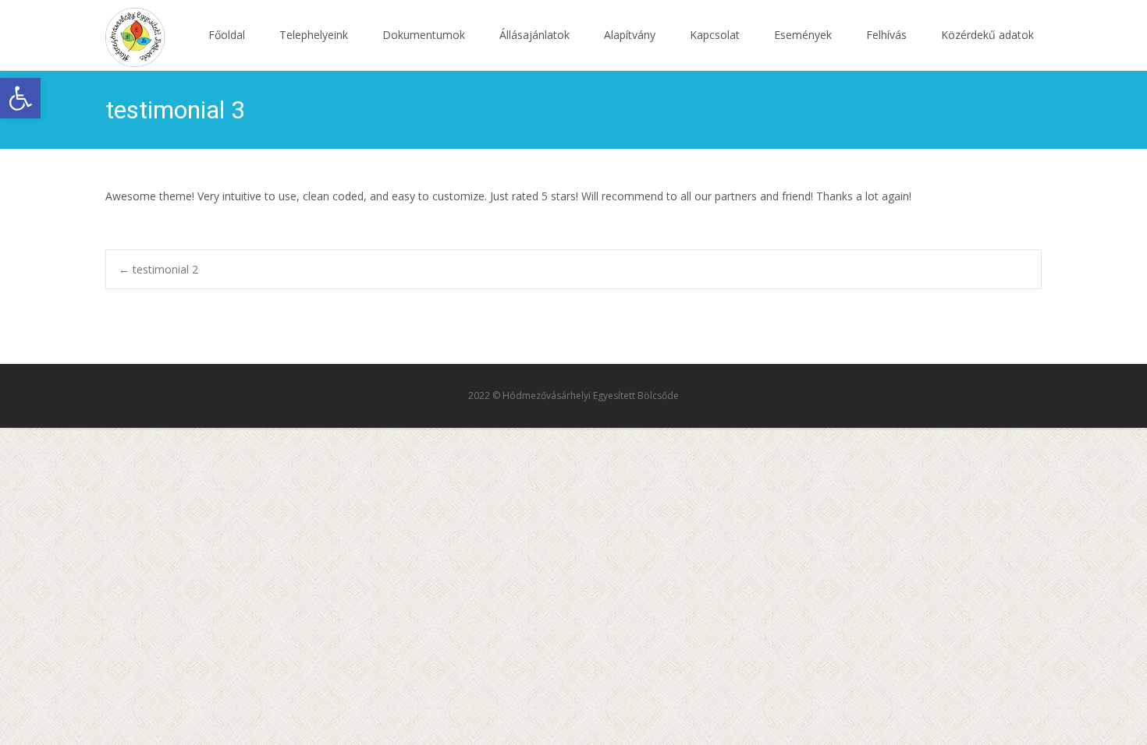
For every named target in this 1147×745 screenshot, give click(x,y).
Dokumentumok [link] (423, 34)
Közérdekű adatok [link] (987, 34)
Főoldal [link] (226, 34)
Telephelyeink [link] (313, 34)
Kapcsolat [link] (715, 34)
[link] (20, 98)
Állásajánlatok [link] (534, 34)
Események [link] (803, 34)
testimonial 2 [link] (158, 269)
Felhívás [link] (886, 34)
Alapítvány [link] (629, 34)
